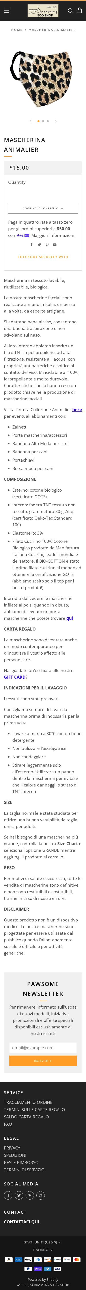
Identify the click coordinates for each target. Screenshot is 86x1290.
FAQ (8, 1124)
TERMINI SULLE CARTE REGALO (34, 1109)
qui (69, 618)
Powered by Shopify (43, 1279)
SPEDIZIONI (15, 1155)
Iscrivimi (41, 1061)
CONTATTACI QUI (21, 1222)
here (77, 409)
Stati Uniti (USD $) (40, 1242)
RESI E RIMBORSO (21, 1162)
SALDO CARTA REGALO (26, 1117)
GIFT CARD (15, 677)
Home (16, 30)
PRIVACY (12, 1148)
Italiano (41, 1250)
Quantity (17, 182)
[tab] (38, 121)
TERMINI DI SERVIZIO (24, 1170)
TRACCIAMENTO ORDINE (28, 1102)
